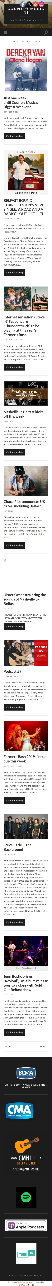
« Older (8, 1046)
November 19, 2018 (13, 766)
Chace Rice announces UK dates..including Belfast (24, 503)
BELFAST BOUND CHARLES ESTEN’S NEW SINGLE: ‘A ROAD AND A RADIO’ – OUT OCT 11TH (24, 207)
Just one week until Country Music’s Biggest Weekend (21, 102)
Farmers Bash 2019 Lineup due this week (25, 758)
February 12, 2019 (12, 676)
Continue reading (14, 136)
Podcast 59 (12, 671)
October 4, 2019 (11, 112)
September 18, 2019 (13, 340)
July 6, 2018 (9, 854)
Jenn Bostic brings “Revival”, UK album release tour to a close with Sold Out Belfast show (26, 983)
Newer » (44, 1046)
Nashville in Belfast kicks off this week (23, 414)
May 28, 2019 (10, 511)
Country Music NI (26, 11)
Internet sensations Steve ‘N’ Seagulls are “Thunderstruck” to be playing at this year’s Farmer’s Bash (24, 326)
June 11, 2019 (10, 421)
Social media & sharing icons (21, 1282)
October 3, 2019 (11, 219)
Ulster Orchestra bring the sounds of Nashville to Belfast (25, 599)
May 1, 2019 (9, 609)
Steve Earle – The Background (17, 847)
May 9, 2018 (9, 995)
